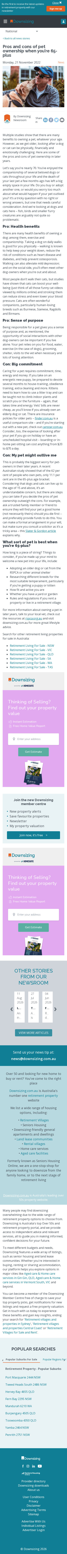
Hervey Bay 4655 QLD (19, 1392)
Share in (39, 120)
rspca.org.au (33, 618)
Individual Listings (33, 1526)
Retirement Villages (34, 1120)
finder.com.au (44, 418)
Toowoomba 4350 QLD (20, 1420)
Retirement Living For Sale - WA (31, 663)
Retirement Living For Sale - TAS (31, 667)
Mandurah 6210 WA (18, 1406)
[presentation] (11, 1008)
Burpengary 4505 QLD (20, 1413)
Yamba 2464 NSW (17, 1428)
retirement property (43, 1095)
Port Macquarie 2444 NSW (23, 1377)
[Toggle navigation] (5, 21)
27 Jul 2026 (34, 998)
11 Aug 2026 (20, 998)
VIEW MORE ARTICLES (33, 1033)
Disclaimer (34, 1506)
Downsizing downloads (33, 1485)
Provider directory (33, 1481)
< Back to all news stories (16, 38)
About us (34, 1490)
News (61, 62)
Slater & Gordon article (41, 531)
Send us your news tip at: (33, 1052)
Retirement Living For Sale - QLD (31, 654)
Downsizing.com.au (23, 1091)
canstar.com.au (53, 427)
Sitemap (33, 1514)
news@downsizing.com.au (33, 1058)
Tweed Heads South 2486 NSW (26, 1385)
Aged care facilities (34, 1153)
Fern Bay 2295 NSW (18, 1399)
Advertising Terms (33, 1510)
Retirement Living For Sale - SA (30, 659)
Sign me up (55, 8)
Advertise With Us (33, 1521)
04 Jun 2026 (48, 998)
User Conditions (33, 1497)
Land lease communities (35, 1139)
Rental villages (34, 1144)
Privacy (33, 1501)
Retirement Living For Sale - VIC (31, 650)
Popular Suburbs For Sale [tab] (21, 1359)
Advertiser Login (34, 1530)
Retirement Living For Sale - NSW (32, 646)
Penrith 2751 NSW (17, 1435)
